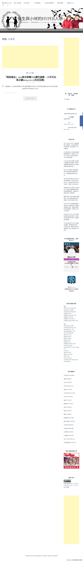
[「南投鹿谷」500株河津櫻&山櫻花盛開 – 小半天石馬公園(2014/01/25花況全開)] (30, 88)
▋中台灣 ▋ (30, 73)
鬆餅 (65, 410)
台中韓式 (66, 428)
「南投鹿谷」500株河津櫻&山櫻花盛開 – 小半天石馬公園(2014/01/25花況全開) (30, 78)
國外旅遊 (60, 3)
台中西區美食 (67, 442)
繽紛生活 (70, 3)
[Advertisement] (30, 57)
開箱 (75, 308)
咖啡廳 (65, 403)
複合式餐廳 (66, 421)
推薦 (65, 379)
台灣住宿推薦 (49, 3)
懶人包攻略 (17, 3)
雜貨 (65, 400)
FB (3, 5)
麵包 (65, 414)
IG (7, 5)
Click (81, 120)
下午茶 (65, 396)
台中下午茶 (66, 439)
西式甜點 (66, 418)
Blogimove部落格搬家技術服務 (74, 560)
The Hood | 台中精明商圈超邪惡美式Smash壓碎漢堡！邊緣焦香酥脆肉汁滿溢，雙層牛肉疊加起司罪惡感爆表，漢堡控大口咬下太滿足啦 (71, 207)
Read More (31, 99)
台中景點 (66, 432)
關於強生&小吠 (7, 3)
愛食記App (73, 287)
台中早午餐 (66, 393)
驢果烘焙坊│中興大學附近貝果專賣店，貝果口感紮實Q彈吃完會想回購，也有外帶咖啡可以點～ (71, 198)
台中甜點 (66, 435)
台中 (65, 382)
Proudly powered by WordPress (33, 555)
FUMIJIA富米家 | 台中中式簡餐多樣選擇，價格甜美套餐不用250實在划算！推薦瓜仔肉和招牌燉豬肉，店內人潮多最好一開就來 (71, 226)
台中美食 (26, 3)
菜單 (65, 389)
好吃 (65, 407)
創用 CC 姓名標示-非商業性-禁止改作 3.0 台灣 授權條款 (71, 485)
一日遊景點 (37, 3)
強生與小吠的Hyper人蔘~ (41, 18)
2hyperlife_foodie (68, 124)
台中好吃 (66, 425)
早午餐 (65, 386)
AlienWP (55, 555)
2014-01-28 (30, 82)
